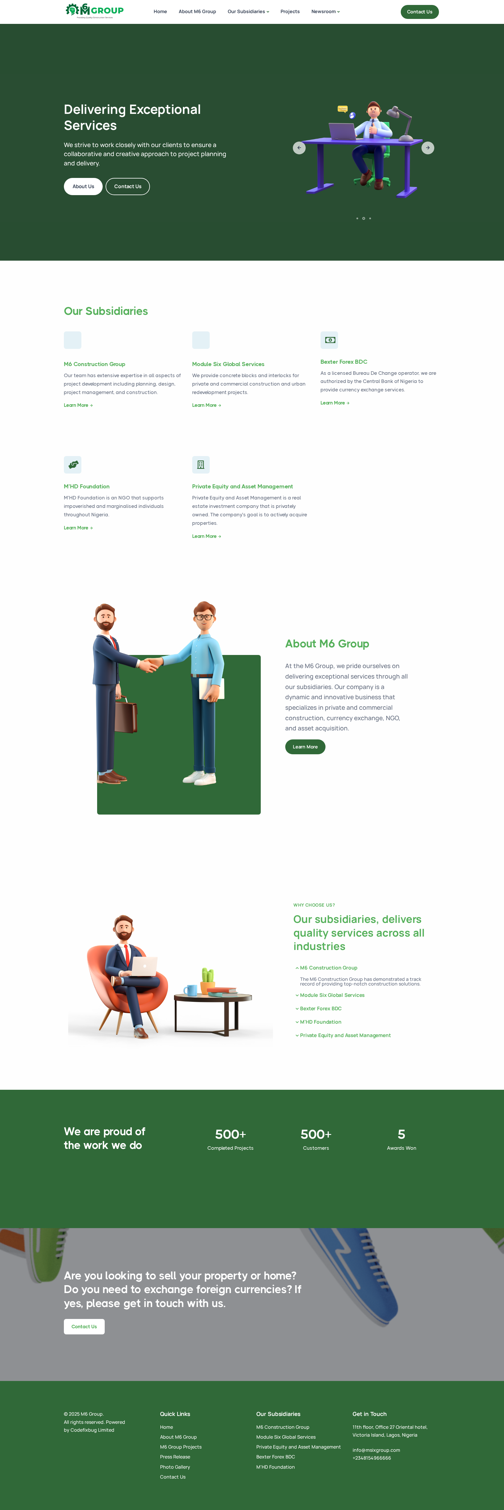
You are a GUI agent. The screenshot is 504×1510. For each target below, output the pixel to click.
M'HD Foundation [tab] (320, 1021)
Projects (290, 11)
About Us (83, 186)
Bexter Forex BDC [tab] (321, 1008)
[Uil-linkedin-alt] (67, 1444)
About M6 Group (197, 11)
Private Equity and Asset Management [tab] (345, 1035)
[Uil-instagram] (76, 1444)
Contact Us (420, 11)
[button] (358, 218)
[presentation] (299, 148)
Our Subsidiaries (246, 11)
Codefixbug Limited (92, 1430)
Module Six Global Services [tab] (332, 995)
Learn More (76, 405)
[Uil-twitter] (85, 1444)
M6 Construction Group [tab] (328, 967)
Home (160, 11)
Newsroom (324, 11)
